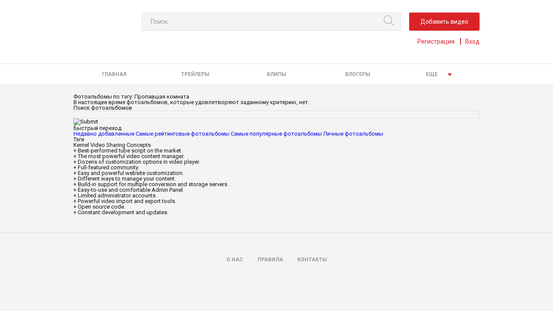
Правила (270, 260)
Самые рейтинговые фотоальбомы (182, 133)
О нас (234, 260)
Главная (114, 74)
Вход (472, 41)
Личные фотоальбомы (353, 133)
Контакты (312, 260)
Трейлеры (195, 74)
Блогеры (357, 74)
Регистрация (435, 41)
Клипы (276, 74)
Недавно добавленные (103, 133)
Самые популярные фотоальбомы (276, 133)
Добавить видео (444, 21)
